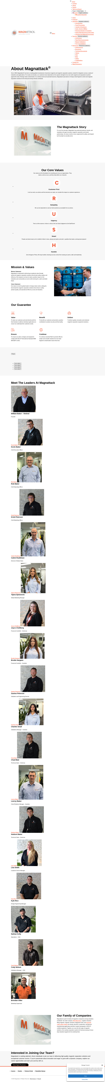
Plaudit (39, 1078)
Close (85, 1076)
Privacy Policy (85, 1079)
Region (74, 11)
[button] (102, 1065)
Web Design (33, 1078)
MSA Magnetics (77, 1020)
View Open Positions (19, 1065)
